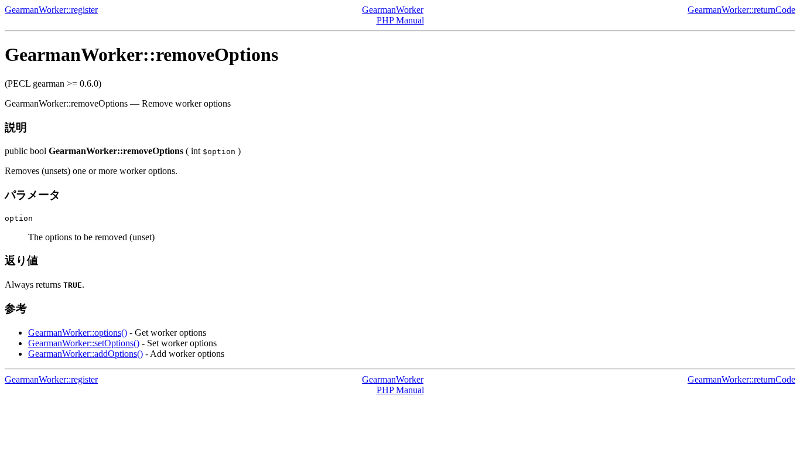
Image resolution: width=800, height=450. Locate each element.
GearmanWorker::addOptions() (85, 354)
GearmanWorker (392, 10)
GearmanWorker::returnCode (741, 10)
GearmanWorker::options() (77, 333)
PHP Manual (400, 20)
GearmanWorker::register (51, 10)
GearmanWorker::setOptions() (83, 343)
